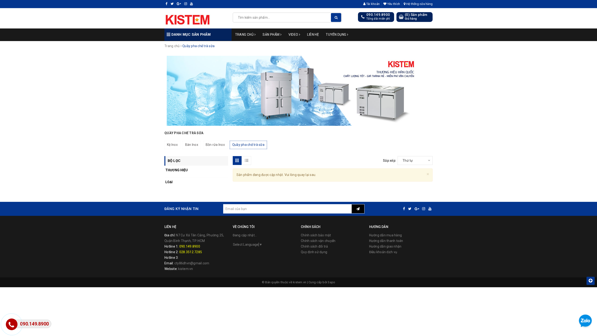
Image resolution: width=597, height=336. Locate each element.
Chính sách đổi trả (314, 246)
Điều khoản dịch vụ (383, 252)
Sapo (331, 282)
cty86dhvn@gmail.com (191, 263)
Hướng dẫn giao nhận (385, 246)
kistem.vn (185, 269)
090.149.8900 (378, 15)
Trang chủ (244, 34)
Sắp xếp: (389, 160)
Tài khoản (373, 4)
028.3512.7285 (190, 252)
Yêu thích (393, 4)
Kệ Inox (172, 145)
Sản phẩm (271, 34)
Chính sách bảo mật (316, 235)
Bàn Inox (191, 145)
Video (293, 34)
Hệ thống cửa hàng (419, 4)
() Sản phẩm (416, 17)
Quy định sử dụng (314, 252)
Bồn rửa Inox (215, 145)
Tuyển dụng (336, 34)
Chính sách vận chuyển (318, 241)
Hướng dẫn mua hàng (385, 235)
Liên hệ (313, 34)
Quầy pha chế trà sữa (248, 145)
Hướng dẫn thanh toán (386, 241)
